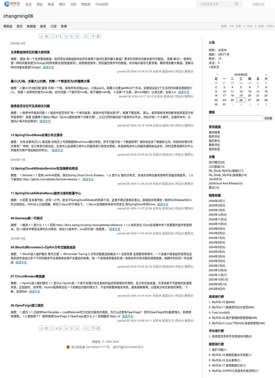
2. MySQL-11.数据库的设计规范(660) (231, 307)
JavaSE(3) (215, 179)
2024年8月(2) (217, 233)
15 (219, 58)
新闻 (51, 4)
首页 (20, 26)
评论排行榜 (216, 330)
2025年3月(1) (217, 201)
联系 (43, 26)
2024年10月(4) (218, 224)
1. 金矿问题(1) (217, 349)
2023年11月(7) (218, 275)
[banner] (10, 4)
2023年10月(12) (218, 279)
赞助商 (85, 4)
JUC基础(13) (217, 166)
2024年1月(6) (217, 265)
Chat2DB (102, 4)
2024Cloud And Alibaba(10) (226, 183)
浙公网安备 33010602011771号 (90, 347)
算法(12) (214, 187)
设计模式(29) (217, 162)
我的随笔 (214, 132)
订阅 (53, 26)
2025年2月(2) (217, 205)
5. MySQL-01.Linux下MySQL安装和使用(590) (237, 323)
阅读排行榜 (216, 296)
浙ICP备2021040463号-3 (128, 347)
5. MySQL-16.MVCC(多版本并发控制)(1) (233, 371)
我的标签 (214, 149)
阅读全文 (48, 67)
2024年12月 (18, 43)
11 (86, 36)
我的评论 (214, 136)
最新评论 (214, 145)
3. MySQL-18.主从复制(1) (224, 360)
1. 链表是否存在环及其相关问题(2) (230, 336)
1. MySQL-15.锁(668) (222, 302)
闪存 (73, 4)
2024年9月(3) (217, 228)
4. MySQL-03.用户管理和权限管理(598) (233, 318)
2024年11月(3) (218, 219)
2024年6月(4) (217, 242)
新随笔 (31, 26)
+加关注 (214, 67)
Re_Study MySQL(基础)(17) (226, 170)
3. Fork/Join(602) (219, 312)
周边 (40, 4)
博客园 (7, 26)
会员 (29, 4)
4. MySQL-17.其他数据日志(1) (227, 365)
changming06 (18, 15)
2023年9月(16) (218, 284)
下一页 (95, 36)
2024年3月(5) (217, 256)
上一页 (44, 36)
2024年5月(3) (217, 247)
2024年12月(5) (218, 214)
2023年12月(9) (218, 270)
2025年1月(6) (217, 210)
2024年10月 (18, 238)
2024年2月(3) (217, 261)
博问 (62, 4)
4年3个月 (223, 54)
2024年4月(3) (217, 251)
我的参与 (214, 140)
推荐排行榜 (216, 344)
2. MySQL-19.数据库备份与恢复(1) (230, 355)
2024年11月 (18, 159)
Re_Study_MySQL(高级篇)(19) (228, 175)
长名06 (222, 50)
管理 (64, 26)
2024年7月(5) (217, 238)
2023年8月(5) (217, 288)
